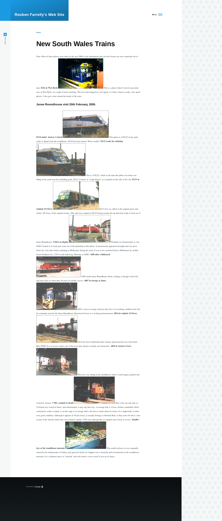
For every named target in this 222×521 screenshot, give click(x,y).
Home (38, 32)
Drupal (37, 486)
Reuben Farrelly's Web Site (39, 14)
